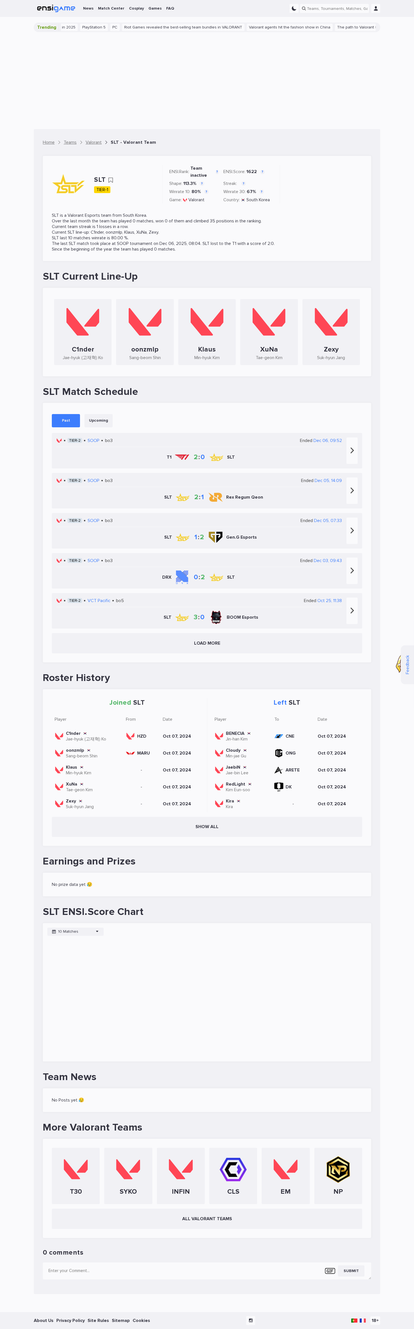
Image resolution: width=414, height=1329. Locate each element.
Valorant (196, 200)
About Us (44, 1320)
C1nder (97, 232)
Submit (351, 1270)
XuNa (141, 232)
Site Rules (98, 1320)
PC (95, 27)
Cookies (141, 1320)
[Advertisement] (207, 80)
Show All (207, 827)
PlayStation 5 (74, 27)
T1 (234, 243)
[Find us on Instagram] (250, 1320)
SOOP (123, 243)
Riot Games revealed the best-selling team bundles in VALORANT (164, 27)
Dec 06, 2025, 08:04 (180, 243)
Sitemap (121, 1320)
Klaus (129, 232)
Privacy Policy (70, 1320)
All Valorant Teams (207, 1219)
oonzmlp (114, 232)
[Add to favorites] (111, 180)
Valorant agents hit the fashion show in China (270, 27)
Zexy (153, 232)
